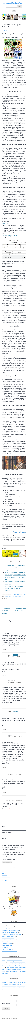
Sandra (24, 594)
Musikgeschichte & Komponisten (9, 936)
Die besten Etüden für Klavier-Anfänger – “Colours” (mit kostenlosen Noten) (15, 568)
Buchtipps (4, 925)
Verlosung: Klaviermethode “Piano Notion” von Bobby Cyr (14, 987)
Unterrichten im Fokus (19, 596)
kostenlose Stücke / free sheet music (10, 932)
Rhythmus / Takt (5, 941)
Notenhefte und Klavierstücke (8, 939)
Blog (3, 871)
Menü (14, 10)
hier (22, 908)
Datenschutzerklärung (6, 880)
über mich (4, 873)
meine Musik (4, 875)
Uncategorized (5, 947)
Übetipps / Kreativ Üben (9, 596)
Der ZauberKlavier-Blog (12, 3)
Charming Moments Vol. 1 (9, 235)
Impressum (4, 878)
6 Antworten (4, 30)
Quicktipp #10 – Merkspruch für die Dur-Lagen (7, 611)
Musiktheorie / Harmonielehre (8, 938)
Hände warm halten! (6, 989)
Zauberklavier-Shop (6, 877)
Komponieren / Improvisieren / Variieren (10, 930)
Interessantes (5, 928)
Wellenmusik (5, 223)
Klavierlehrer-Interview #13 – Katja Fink (20, 610)
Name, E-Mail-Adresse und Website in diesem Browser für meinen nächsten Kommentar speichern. (14, 847)
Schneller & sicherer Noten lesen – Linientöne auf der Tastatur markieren (15, 588)
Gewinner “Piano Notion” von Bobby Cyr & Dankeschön (13, 986)
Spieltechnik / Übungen (7, 943)
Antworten (4, 649)
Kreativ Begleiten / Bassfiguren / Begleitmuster (11, 934)
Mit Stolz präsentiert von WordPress (9, 1018)
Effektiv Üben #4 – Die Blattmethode (14, 960)
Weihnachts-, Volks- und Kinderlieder (9, 951)
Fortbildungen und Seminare (8, 926)
